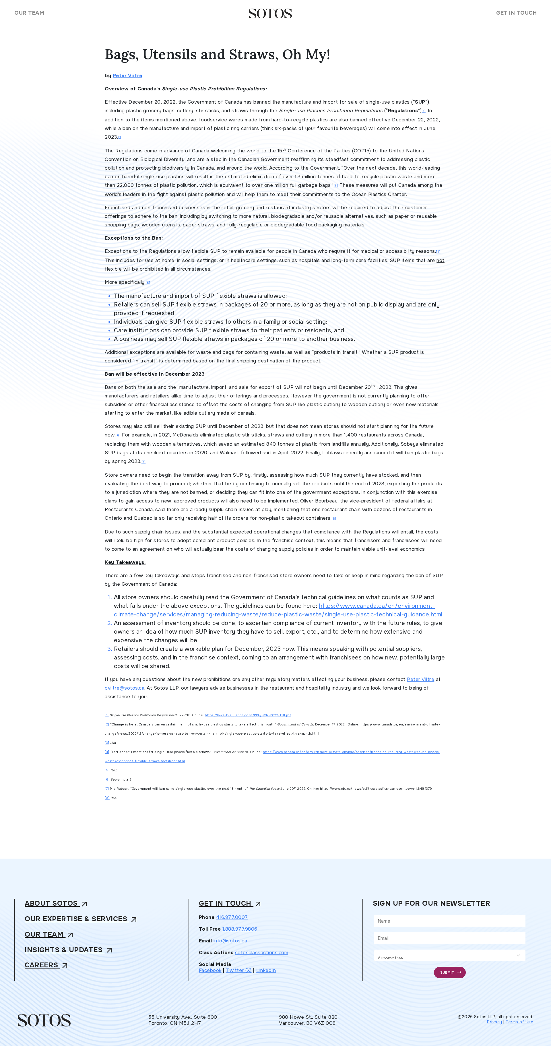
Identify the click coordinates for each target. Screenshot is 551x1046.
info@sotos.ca (230, 941)
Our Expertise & (82, 919)
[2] (120, 137)
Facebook (210, 970)
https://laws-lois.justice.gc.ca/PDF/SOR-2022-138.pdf (248, 715)
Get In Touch (516, 12)
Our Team (29, 12)
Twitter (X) (239, 970)
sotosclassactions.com (261, 953)
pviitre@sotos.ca (124, 688)
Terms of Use (519, 1021)
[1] (424, 111)
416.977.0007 (232, 917)
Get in (231, 904)
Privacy (494, 1021)
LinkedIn (266, 970)
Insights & (69, 950)
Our (50, 935)
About (57, 904)
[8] (333, 519)
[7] (143, 462)
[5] (147, 283)
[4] (438, 252)
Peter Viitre (127, 76)
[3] (335, 186)
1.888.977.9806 (239, 929)
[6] (118, 435)
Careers (47, 965)
